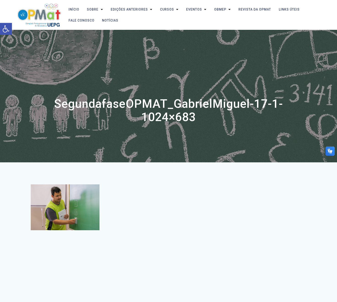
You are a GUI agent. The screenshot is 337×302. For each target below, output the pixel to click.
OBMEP (220, 9)
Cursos (167, 9)
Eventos (194, 9)
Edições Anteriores (129, 9)
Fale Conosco (81, 20)
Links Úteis (289, 9)
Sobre (92, 9)
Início (74, 9)
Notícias (110, 20)
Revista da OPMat (254, 9)
